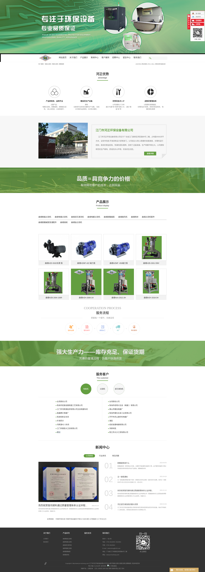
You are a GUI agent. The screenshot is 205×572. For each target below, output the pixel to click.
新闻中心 (95, 57)
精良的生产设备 (86, 101)
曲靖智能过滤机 (44, 217)
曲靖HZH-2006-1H (86, 298)
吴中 (104, 568)
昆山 (117, 568)
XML (152, 64)
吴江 (120, 568)
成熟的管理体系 (151, 101)
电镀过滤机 (55, 64)
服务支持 (87, 533)
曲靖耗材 (134, 217)
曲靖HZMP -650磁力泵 (119, 263)
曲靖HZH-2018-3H (151, 298)
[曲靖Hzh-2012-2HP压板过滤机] (118, 282)
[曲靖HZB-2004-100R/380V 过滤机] (53, 282)
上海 (98, 568)
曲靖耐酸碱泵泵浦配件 (47, 222)
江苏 (95, 568)
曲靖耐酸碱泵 (109, 217)
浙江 (101, 568)
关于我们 (73, 57)
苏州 (123, 568)
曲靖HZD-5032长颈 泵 (54, 263)
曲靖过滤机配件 (148, 217)
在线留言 (199, 20)
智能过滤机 (48, 64)
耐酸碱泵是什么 (123, 463)
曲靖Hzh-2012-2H (119, 298)
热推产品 (83, 568)
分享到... (198, 24)
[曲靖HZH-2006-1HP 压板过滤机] (86, 282)
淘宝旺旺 (198, 17)
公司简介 (45, 539)
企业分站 (138, 64)
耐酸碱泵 (61, 64)
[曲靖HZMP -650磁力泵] (118, 247)
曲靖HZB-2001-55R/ (151, 263)
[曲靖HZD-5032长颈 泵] (53, 247)
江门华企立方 (101, 519)
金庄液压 (86, 519)
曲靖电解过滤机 (93, 217)
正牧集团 (93, 519)
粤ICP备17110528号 (94, 566)
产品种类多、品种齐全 (54, 101)
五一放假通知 (122, 477)
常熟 (110, 568)
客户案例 (105, 57)
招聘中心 (116, 57)
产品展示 (84, 57)
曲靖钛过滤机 (76, 222)
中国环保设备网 (71, 519)
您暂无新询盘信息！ (161, 64)
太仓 (107, 568)
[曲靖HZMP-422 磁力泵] (86, 247)
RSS (149, 64)
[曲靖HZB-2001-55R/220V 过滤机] (151, 247)
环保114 (80, 519)
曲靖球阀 (63, 222)
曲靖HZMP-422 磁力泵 (86, 263)
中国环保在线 (60, 519)
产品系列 (66, 533)
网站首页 (63, 57)
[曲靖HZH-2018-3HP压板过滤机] (151, 282)
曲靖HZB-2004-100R (54, 298)
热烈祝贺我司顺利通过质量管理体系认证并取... (62, 505)
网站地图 (144, 64)
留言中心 (127, 57)
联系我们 (137, 57)
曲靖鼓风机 (122, 217)
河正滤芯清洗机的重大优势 (127, 504)
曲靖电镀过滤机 (61, 217)
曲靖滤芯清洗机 (77, 217)
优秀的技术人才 (118, 101)
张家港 (114, 568)
